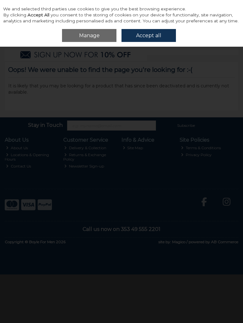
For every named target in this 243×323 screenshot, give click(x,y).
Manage (89, 35)
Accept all (148, 35)
